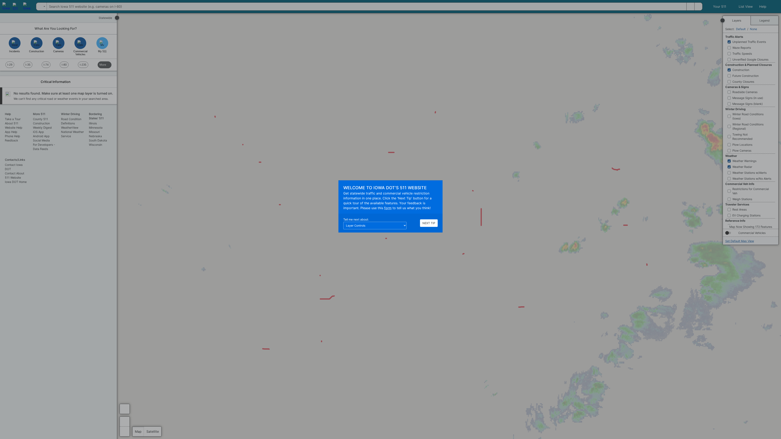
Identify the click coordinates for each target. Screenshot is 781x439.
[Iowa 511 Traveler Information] (15, 6)
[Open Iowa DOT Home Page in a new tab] (5, 6)
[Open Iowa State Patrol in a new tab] (26, 6)
